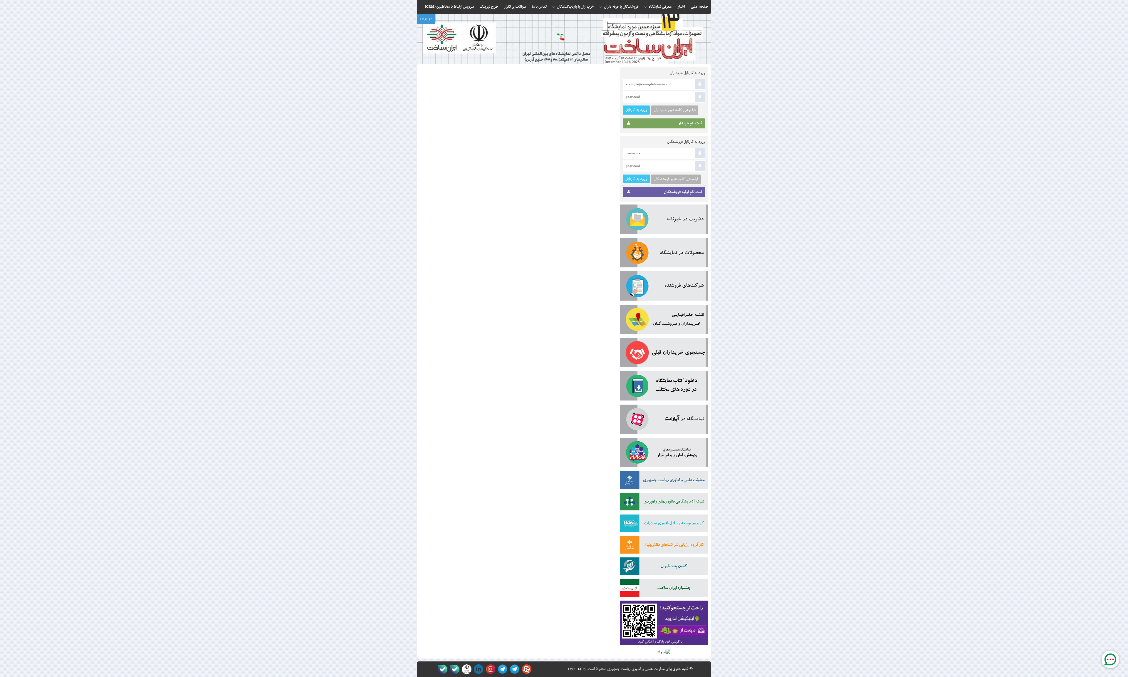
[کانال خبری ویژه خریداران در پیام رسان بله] (453, 669)
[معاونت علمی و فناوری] (664, 481)
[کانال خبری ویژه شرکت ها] (514, 669)
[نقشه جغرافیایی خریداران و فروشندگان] (664, 320)
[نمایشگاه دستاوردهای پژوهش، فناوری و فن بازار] (664, 454)
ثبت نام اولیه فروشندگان (683, 192)
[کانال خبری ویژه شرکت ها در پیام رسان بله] (441, 669)
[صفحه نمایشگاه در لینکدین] (477, 669)
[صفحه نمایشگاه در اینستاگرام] (490, 669)
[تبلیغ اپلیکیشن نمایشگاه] (664, 624)
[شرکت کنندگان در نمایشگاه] (664, 287)
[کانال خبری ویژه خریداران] (502, 669)
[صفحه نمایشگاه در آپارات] (526, 669)
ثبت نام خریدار (690, 123)
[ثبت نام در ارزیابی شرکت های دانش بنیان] (664, 546)
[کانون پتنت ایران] (664, 567)
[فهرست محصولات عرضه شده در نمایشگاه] (664, 254)
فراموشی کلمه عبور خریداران (675, 110)
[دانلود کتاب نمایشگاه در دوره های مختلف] (664, 387)
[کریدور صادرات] (664, 524)
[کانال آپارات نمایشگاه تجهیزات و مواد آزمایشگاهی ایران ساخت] (664, 420)
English (426, 19)
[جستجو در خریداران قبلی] (664, 354)
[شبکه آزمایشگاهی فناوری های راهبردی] (664, 503)
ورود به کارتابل (636, 109)
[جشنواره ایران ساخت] (664, 589)
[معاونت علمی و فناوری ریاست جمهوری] (465, 669)
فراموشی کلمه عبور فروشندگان (676, 179)
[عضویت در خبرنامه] (664, 220)
